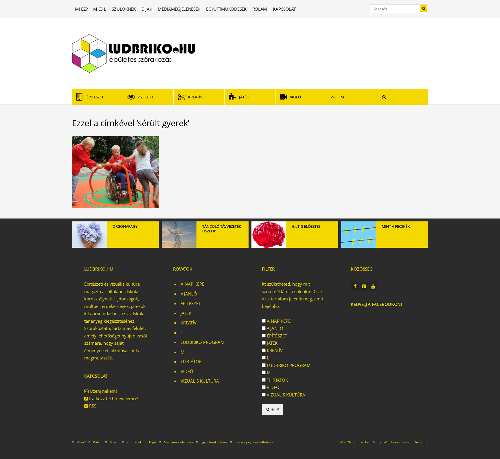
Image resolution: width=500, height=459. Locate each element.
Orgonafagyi (126, 226)
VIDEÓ (295, 97)
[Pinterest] (364, 286)
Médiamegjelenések (179, 9)
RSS (92, 406)
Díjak (146, 9)
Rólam (259, 9)
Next (423, 237)
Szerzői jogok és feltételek (254, 442)
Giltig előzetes (306, 226)
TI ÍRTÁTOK (191, 361)
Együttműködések (226, 9)
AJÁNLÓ (189, 294)
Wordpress (392, 442)
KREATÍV (195, 97)
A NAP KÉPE (192, 284)
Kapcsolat (284, 9)
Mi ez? (81, 9)
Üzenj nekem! (103, 391)
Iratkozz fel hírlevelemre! (113, 398)
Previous (76, 237)
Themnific (420, 442)
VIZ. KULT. (145, 97)
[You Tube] (373, 286)
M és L (99, 9)
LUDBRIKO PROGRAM (203, 342)
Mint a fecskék (395, 226)
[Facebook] (355, 286)
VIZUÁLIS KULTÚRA (200, 381)
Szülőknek (123, 9)
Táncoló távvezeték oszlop (221, 229)
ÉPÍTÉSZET (95, 97)
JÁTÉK (244, 97)
